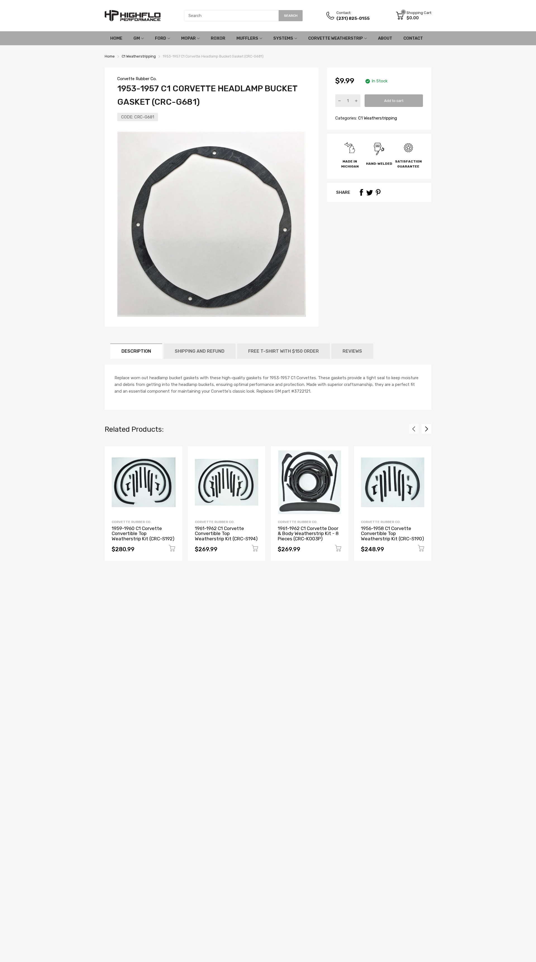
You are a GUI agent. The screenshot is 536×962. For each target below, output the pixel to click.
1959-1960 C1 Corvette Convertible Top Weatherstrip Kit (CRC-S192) (143, 533)
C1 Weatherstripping (377, 118)
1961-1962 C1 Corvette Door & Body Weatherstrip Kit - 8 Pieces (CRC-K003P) (308, 533)
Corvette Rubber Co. (137, 78)
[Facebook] (361, 192)
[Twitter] (369, 192)
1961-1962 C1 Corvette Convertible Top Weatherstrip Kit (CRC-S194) (226, 533)
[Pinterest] (378, 192)
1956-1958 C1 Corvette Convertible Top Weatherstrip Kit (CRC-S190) (392, 533)
